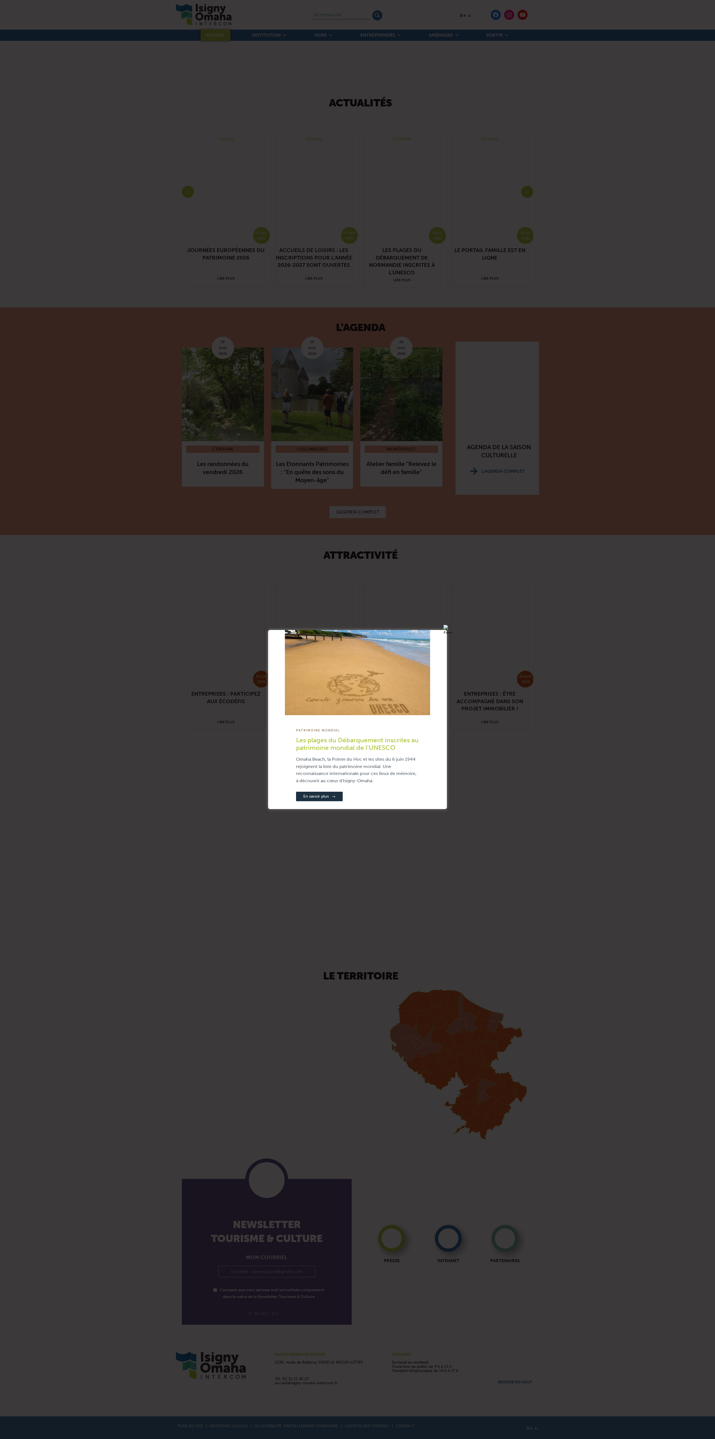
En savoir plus (319, 796)
